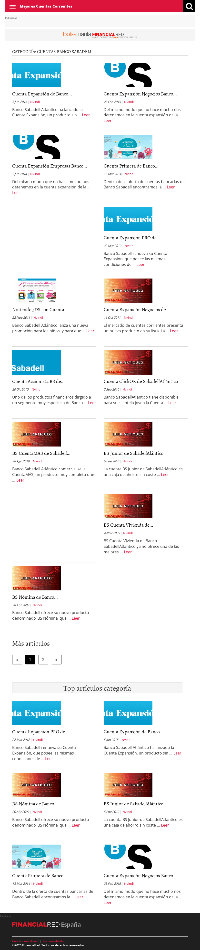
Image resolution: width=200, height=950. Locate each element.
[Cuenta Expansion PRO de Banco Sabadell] (128, 218)
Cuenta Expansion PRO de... (132, 237)
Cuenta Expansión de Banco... (42, 93)
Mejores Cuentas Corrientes (46, 6)
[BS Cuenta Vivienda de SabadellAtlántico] (128, 505)
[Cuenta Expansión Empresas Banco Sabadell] (36, 146)
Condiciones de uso (25, 941)
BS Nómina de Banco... (35, 596)
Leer (86, 115)
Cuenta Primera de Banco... (131, 165)
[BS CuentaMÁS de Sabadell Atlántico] (36, 434)
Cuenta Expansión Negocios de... (137, 309)
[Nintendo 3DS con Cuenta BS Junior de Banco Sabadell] (36, 290)
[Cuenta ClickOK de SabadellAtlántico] (128, 362)
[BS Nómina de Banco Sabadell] (36, 577)
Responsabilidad (53, 941)
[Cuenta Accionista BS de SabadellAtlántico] (36, 362)
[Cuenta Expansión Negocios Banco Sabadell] (128, 74)
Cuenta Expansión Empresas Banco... (49, 165)
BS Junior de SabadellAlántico (133, 452)
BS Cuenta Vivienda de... (128, 524)
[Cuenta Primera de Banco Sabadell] (128, 146)
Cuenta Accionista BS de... (38, 381)
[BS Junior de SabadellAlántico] (128, 434)
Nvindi (35, 102)
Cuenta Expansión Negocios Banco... (140, 93)
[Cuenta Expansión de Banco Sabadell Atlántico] (36, 74)
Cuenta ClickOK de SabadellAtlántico (141, 381)
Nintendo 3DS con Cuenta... (40, 309)
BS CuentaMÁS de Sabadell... (41, 452)
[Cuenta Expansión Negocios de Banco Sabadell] (128, 290)
